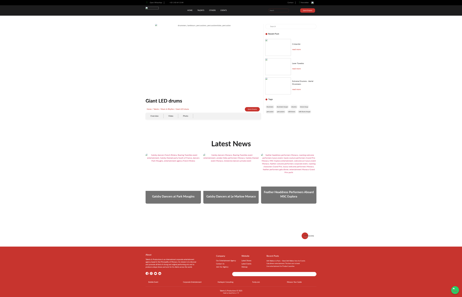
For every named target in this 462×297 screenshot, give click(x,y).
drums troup (304, 107)
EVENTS (224, 10)
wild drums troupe (304, 111)
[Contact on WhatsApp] (455, 290)
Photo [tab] (185, 116)
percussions (281, 111)
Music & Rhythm (167, 109)
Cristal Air (296, 44)
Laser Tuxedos (298, 63)
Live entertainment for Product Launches (280, 266)
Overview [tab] (154, 116)
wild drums (291, 111)
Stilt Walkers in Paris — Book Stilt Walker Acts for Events (285, 261)
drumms (294, 107)
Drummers (270, 107)
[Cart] (296, 10)
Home (189, 10)
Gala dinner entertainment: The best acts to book (283, 263)
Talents (200, 10)
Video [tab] (170, 116)
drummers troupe (282, 107)
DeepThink (231, 293)
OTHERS (212, 10)
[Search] (287, 10)
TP (238, 293)
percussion (270, 111)
